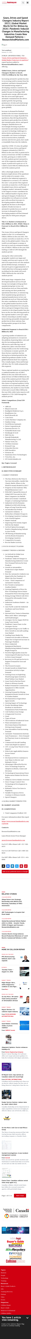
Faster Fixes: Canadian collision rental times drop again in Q (15, 1181)
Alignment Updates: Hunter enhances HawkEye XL (15, 1048)
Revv (6, 989)
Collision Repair (6, 897)
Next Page (20, 1195)
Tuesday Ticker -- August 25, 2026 (7, 971)
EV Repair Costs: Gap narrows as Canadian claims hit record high (12, 1076)
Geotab (7, 1158)
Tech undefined (6, 50)
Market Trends (6, 980)
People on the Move (7, 954)
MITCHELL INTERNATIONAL (13, 1079)
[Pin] (21, 866)
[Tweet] (17, 866)
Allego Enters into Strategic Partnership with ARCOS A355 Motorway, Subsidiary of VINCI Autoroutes (12, 902)
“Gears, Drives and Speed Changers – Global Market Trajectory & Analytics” (15, 59)
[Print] (3, 866)
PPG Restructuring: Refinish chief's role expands (8, 959)
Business (4, 967)
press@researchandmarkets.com (13, 840)
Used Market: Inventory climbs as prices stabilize (10, 1026)
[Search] (23, 2)
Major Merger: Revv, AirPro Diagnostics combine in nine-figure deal (9, 985)
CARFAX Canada (10, 1030)
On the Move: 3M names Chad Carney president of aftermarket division (10, 999)
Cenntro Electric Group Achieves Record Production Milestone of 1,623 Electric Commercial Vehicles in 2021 (15, 936)
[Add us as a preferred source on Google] (26, 866)
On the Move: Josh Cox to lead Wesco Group (14, 1129)
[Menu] (27, 2)
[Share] (8, 866)
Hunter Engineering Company (14, 1052)
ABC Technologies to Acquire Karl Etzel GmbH (13, 913)
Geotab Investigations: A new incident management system (15, 1154)
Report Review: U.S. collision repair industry (10, 1010)
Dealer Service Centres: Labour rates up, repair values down (14, 1103)
